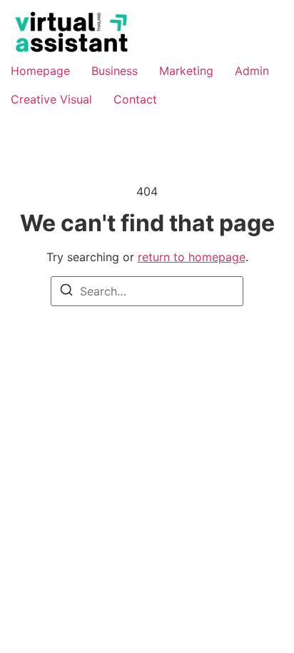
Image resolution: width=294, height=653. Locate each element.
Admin (252, 71)
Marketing (186, 71)
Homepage (40, 71)
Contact (135, 99)
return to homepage (191, 257)
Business (114, 71)
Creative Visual (51, 99)
